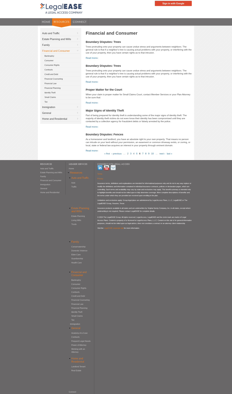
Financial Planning (53, 88)
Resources (60, 22)
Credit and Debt (51, 74)
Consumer (49, 60)
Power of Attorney (78, 345)
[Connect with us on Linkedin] (100, 168)
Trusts (74, 224)
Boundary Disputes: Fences (104, 134)
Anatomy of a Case (79, 333)
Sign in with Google (173, 3)
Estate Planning (78, 216)
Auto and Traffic (51, 33)
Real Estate (76, 370)
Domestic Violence (79, 251)
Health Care (76, 263)
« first (107, 153)
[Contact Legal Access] (114, 168)
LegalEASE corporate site (113, 228)
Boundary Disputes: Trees (103, 41)
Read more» (92, 58)
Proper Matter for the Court (104, 89)
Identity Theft (50, 93)
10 (152, 153)
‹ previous (117, 153)
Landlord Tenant (78, 367)
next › (162, 153)
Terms (99, 174)
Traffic (74, 187)
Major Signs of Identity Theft (105, 110)
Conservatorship (78, 247)
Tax (46, 102)
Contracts (49, 70)
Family (46, 45)
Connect (79, 21)
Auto (73, 183)
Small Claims (50, 97)
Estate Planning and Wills (56, 39)
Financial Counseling (54, 79)
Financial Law (51, 83)
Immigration (48, 107)
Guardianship (77, 258)
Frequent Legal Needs (81, 341)
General (46, 113)
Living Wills (76, 220)
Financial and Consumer (56, 51)
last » (169, 153)
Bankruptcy (49, 56)
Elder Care (76, 255)
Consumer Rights (52, 65)
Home (46, 21)
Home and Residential (54, 119)
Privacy (100, 179)
